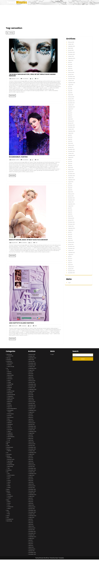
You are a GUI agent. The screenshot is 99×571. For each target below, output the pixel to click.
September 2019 (71, 58)
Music (8, 499)
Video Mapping (11, 436)
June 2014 (70, 185)
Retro (9, 419)
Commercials (10, 356)
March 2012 (70, 240)
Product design (11, 464)
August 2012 (70, 230)
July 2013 (70, 208)
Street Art (10, 427)
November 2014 (71, 175)
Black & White (11, 375)
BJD (7, 443)
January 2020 (70, 50)
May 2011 (70, 260)
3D (8, 370)
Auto (9, 473)
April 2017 (70, 117)
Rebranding (10, 466)
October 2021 (71, 44)
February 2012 (71, 242)
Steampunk (10, 424)
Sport (9, 483)
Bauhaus (10, 373)
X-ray (9, 440)
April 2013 (70, 214)
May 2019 (70, 66)
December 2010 (71, 270)
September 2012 (71, 228)
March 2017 (70, 119)
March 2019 (70, 70)
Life (7, 471)
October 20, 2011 (14, 326)
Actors (9, 492)
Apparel (9, 450)
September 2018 (71, 82)
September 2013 (71, 204)
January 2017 (70, 123)
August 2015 (70, 157)
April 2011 (70, 262)
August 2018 (70, 84)
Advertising (9, 354)
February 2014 (71, 193)
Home (30, 561)
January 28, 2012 (13, 242)
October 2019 (71, 56)
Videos (9, 508)
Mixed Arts (10, 401)
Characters (10, 378)
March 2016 (70, 143)
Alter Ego (9, 357)
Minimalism (10, 399)
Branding (10, 457)
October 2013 (71, 202)
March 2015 (70, 167)
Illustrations (10, 392)
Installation (9, 470)
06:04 (34, 325)
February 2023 (71, 42)
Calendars (10, 377)
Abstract (9, 371)
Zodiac (9, 487)
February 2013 (71, 218)
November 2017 (71, 102)
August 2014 (70, 181)
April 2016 (70, 141)
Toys (8, 517)
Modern (9, 403)
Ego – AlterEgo (10, 32)
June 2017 (70, 113)
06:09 (36, 159)
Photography (10, 410)
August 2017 (70, 108)
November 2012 (71, 224)
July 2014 (70, 183)
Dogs (9, 513)
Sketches (10, 422)
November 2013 (71, 200)
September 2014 (71, 179)
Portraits (9, 415)
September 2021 (71, 46)
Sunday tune (10, 506)
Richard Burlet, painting (18, 157)
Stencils (9, 426)
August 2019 (70, 60)
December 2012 (71, 222)
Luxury (9, 480)
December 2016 (71, 125)
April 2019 (70, 68)
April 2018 (70, 92)
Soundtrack (10, 496)
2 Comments (22, 326)
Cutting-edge (10, 384)
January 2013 (70, 220)
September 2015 (71, 155)
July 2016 (70, 135)
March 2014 (70, 191)
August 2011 (70, 254)
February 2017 (71, 121)
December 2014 (71, 173)
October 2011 (71, 250)
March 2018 (70, 94)
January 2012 (70, 244)
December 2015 (71, 149)
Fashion (8, 449)
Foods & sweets (11, 475)
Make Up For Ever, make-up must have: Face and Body (28, 240)
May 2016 (70, 139)
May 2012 (70, 236)
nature (9, 482)
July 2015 (70, 159)
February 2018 (71, 96)
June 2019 (70, 64)
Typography (10, 434)
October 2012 (71, 226)
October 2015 (71, 153)
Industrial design (11, 394)
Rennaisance (10, 417)
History (9, 476)
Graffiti (9, 389)
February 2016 (71, 145)
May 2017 (70, 115)
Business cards (11, 459)
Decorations (10, 363)
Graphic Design (11, 391)
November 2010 (71, 272)
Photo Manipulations (12, 408)
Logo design (10, 461)
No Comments (24, 78)
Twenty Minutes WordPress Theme (44, 558)
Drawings (10, 387)
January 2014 (70, 195)
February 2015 (71, 169)
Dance (9, 501)
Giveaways (9, 454)
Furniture (10, 364)
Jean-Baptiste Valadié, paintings (21, 323)
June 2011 (70, 258)
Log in (69, 282)
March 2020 (70, 48)
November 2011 (71, 248)
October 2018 (71, 80)
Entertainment (10, 447)
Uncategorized (10, 519)
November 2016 (71, 127)
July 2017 (70, 111)
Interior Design (11, 366)
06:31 (36, 78)
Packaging (10, 462)
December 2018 (71, 76)
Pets (8, 510)
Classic (9, 380)
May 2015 (70, 163)
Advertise (31, 569)
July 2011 (70, 256)
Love (9, 478)
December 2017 (71, 100)
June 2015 (70, 161)
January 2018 (70, 98)
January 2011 (70, 268)
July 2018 (70, 86)
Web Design (9, 521)
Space (8, 515)
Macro (9, 411)
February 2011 (71, 266)
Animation (9, 359)
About (30, 565)
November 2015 (71, 151)
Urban (9, 485)
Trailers (9, 498)
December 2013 (71, 197)
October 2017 (71, 104)
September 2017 (71, 106)
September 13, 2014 (14, 159)
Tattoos (9, 431)
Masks (8, 489)
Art (7, 368)
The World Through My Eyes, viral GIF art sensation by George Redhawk (32, 75)
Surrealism (10, 429)
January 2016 (70, 147)
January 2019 (70, 74)
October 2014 (71, 177)
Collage (9, 382)
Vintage (9, 438)
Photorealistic (11, 413)
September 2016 (71, 131)
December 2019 (71, 52)
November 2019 (71, 54)
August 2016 (70, 133)
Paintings (10, 405)
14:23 (35, 242)
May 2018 (70, 90)
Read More (12, 95)
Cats (9, 512)
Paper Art (10, 406)
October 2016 (71, 129)
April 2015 (70, 165)
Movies (8, 491)
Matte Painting (11, 398)
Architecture (9, 361)
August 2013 (70, 206)
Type (9, 468)
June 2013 (70, 210)
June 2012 (70, 234)
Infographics (10, 396)
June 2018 (70, 88)
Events (9, 503)
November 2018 (71, 78)
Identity (8, 456)
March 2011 (70, 264)
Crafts (8, 445)
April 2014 (70, 189)
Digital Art (10, 385)
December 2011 (71, 246)
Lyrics (9, 505)
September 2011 (71, 252)
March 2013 (70, 216)
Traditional (10, 433)
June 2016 (70, 137)
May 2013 (70, 212)
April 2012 (70, 238)
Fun (7, 452)
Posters (9, 494)
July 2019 (70, 62)
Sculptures (10, 420)
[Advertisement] (49, 15)
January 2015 (70, 171)
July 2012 (70, 232)
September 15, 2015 (14, 78)
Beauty (8, 442)
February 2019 (71, 72)
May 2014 (70, 187)
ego (31, 78)
